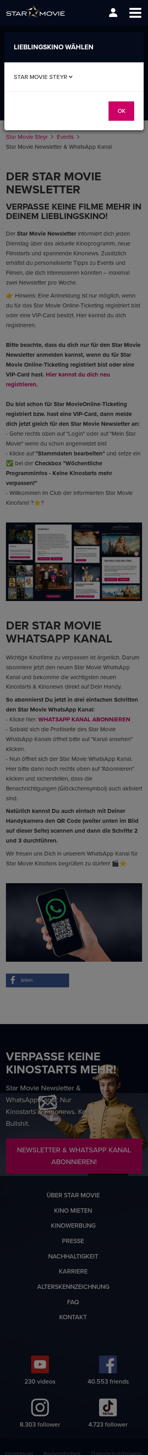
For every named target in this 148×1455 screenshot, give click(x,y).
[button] (135, 13)
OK (122, 111)
